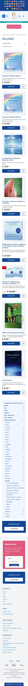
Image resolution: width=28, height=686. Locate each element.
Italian (7, 446)
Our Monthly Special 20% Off (13, 403)
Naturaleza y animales (12, 490)
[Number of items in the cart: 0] (23, 16)
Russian (7, 471)
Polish (7, 463)
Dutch (7, 434)
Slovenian (8, 478)
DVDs (5, 410)
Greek (7, 442)
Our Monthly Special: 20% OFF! (14, 22)
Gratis (8, 506)
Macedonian (8, 456)
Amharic (7, 422)
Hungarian (8, 444)
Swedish (7, 511)
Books (6, 405)
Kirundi (7, 451)
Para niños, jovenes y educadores (12, 493)
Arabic (7, 425)
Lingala (7, 454)
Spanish (18, 34)
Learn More (11, 86)
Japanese (7, 449)
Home (3, 34)
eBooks (6, 413)
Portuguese (8, 466)
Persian (7, 461)
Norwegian (8, 459)
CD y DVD (9, 502)
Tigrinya (7, 516)
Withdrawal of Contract (14, 684)
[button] (23, 87)
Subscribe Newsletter (14, 26)
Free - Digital (8, 417)
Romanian (8, 468)
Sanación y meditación (12, 485)
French (7, 437)
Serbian (7, 473)
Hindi (6, 439)
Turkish (7, 514)
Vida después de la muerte (13, 497)
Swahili (7, 509)
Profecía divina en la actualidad (15, 488)
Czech (7, 432)
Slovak (7, 476)
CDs (5, 408)
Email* (9, 558)
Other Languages (10, 34)
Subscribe (14, 565)
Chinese (7, 427)
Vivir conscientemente (12, 483)
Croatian (7, 429)
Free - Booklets (9, 415)
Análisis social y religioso (13, 499)
